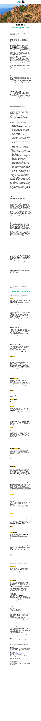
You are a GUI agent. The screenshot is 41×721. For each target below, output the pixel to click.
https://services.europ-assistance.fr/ (19, 653)
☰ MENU (18, 24)
